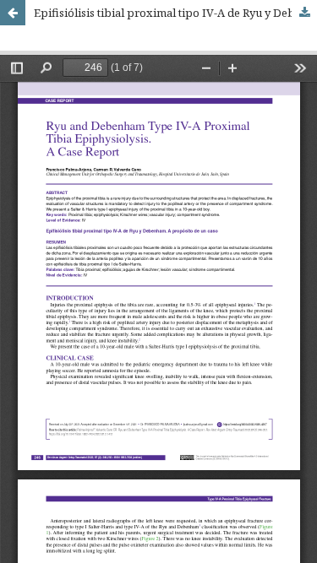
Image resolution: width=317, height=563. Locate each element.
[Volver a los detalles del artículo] (12, 12)
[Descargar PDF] (304, 12)
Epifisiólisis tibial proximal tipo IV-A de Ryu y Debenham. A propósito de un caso (175, 12)
